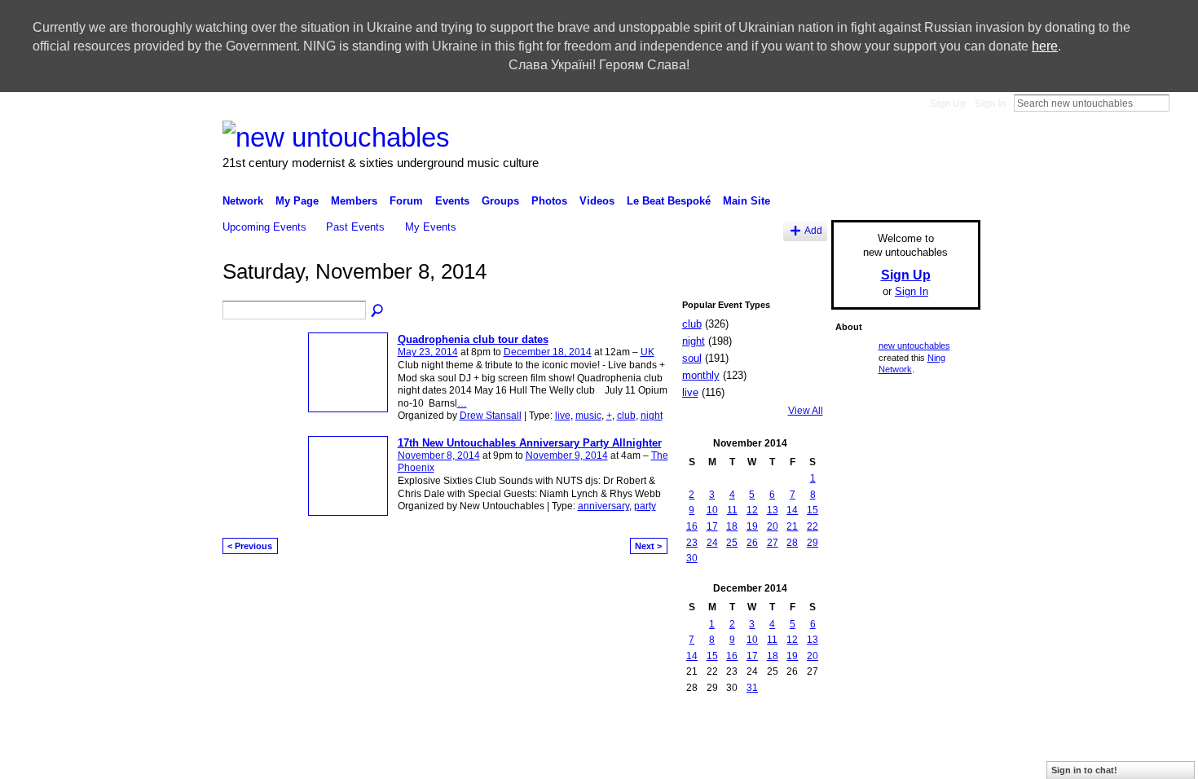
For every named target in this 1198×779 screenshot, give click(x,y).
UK (647, 352)
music (588, 415)
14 (792, 510)
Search (1182, 102)
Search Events (378, 311)
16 (692, 526)
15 (812, 510)
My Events (430, 227)
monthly (701, 375)
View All (805, 410)
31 (752, 687)
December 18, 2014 (548, 352)
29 (812, 542)
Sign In (990, 103)
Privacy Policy (864, 744)
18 (732, 526)
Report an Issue (786, 744)
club (626, 415)
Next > (648, 546)
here (1045, 46)
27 (772, 542)
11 (732, 510)
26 (752, 542)
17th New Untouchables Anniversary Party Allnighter (530, 443)
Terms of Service (943, 744)
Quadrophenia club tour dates (473, 339)
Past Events (355, 227)
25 (732, 542)
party (645, 506)
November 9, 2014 (567, 455)
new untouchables (914, 345)
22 (812, 526)
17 (712, 526)
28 (792, 542)
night (652, 415)
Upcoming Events (264, 227)
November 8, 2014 (439, 455)
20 (772, 526)
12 (752, 510)
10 (712, 510)
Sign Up (948, 103)
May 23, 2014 (428, 352)
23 (692, 542)
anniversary (603, 506)
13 (772, 510)
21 (792, 526)
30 (692, 558)
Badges (721, 744)
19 (752, 526)
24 (712, 542)
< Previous (249, 546)
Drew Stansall (491, 415)
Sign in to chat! (1084, 770)
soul (692, 358)
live (562, 415)
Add (813, 230)
